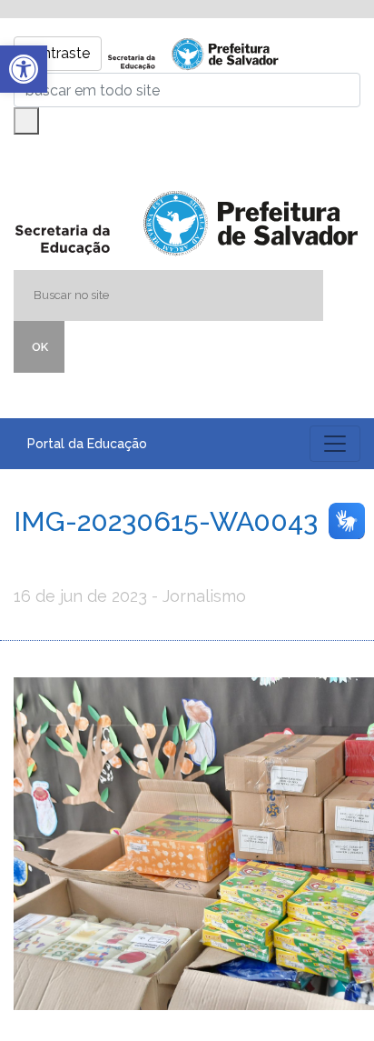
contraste (57, 53)
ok (40, 347)
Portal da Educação (87, 443)
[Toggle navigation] (335, 443)
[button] (23, 69)
